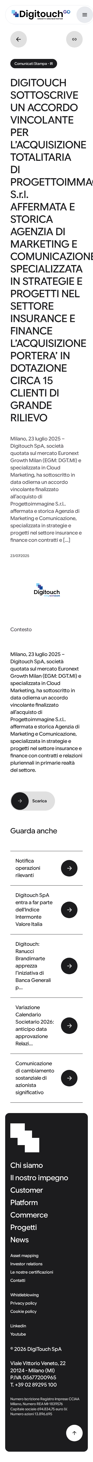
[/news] (18, 39)
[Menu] (84, 14)
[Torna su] (74, 1433)
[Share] (74, 39)
